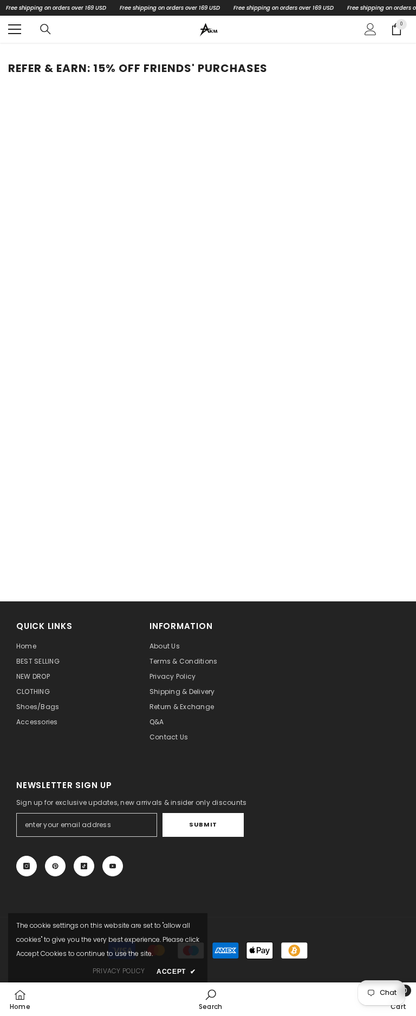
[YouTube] (112, 866)
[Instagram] (26, 866)
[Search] (45, 29)
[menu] (14, 29)
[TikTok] (84, 866)
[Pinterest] (55, 866)
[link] (210, 999)
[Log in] (370, 29)
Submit (203, 824)
